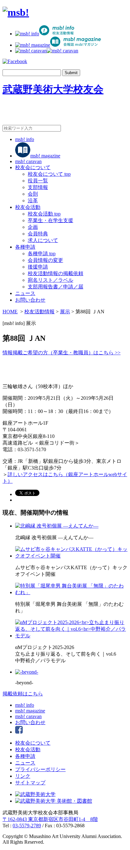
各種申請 (25, 247)
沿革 (33, 200)
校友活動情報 (39, 311)
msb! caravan (28, 161)
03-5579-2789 (27, 825)
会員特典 (38, 233)
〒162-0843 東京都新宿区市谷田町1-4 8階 (50, 819)
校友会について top (49, 174)
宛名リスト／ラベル (50, 280)
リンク (22, 776)
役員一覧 (38, 180)
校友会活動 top (44, 213)
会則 (33, 194)
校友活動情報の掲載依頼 (55, 273)
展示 (65, 311)
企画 (33, 227)
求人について (43, 240)
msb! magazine (45, 155)
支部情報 (38, 187)
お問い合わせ (30, 300)
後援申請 (38, 266)
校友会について (32, 167)
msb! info (24, 139)
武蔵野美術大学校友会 (53, 89)
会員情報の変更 (45, 260)
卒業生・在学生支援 (50, 220)
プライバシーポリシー (40, 769)
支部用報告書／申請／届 (55, 286)
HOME (10, 311)
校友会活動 (27, 207)
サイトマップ (30, 782)
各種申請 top (42, 253)
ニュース (25, 293)
